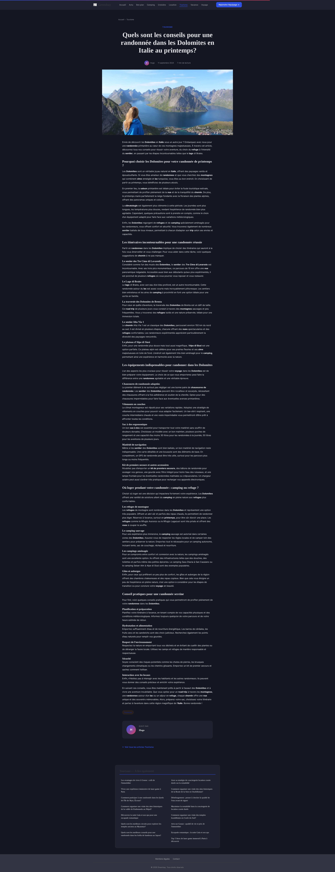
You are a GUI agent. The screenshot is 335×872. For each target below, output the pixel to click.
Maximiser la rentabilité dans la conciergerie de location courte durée (190, 807)
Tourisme (184, 5)
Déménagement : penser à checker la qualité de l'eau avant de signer (190, 798)
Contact (176, 859)
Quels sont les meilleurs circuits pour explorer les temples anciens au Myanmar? (141, 825)
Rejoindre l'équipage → (229, 5)
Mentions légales (162, 859)
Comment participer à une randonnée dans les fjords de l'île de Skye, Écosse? (142, 798)
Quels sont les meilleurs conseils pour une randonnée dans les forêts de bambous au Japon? (141, 833)
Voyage (204, 5)
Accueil (122, 5)
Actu (131, 5)
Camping (151, 5)
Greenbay (102, 4)
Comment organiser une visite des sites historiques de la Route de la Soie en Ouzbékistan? (191, 790)
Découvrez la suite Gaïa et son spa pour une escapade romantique (139, 816)
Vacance (194, 5)
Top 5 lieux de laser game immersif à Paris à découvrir (189, 839)
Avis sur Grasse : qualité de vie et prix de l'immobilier (188, 825)
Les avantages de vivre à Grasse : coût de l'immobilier (138, 781)
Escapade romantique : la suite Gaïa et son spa (190, 832)
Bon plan (140, 5)
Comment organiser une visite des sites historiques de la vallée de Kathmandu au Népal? (141, 807)
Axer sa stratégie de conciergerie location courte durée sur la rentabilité (191, 781)
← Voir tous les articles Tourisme (138, 747)
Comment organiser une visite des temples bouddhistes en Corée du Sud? (188, 816)
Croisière (162, 5)
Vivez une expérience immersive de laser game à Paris (141, 790)
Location (172, 5)
